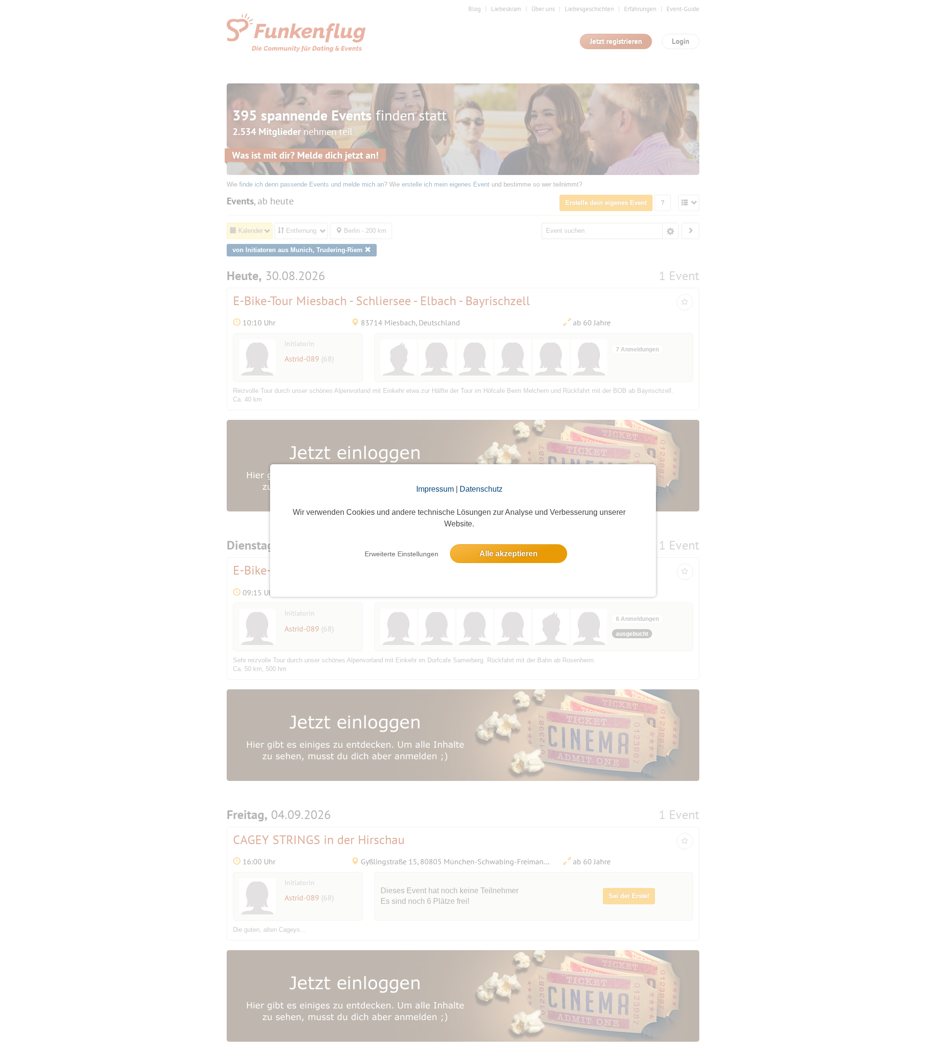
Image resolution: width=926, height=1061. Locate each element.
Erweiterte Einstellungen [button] (401, 554)
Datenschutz (481, 489)
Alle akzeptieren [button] (508, 554)
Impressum (435, 489)
